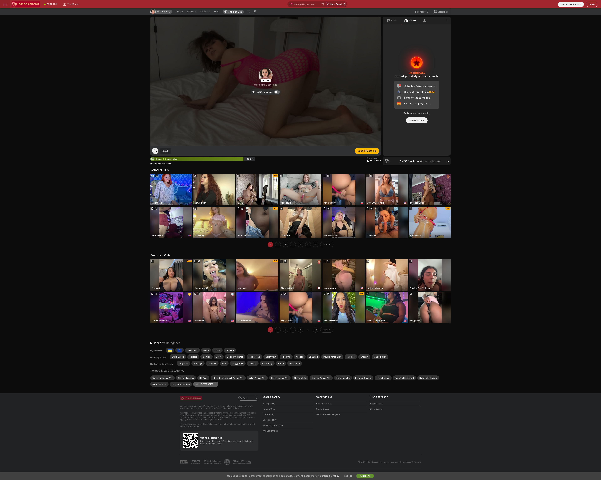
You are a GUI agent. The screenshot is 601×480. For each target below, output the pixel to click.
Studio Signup (322, 409)
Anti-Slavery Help (270, 431)
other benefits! (422, 113)
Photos (205, 11)
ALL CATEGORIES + (205, 384)
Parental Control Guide (273, 425)
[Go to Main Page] (25, 4)
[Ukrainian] (170, 350)
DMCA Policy (269, 414)
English (246, 398)
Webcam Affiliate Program (328, 414)
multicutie (156, 343)
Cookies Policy (269, 420)
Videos (191, 11)
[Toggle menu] (5, 4)
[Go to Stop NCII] (242, 462)
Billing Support (376, 409)
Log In (592, 4)
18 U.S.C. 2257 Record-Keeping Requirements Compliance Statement (389, 462)
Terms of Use (269, 409)
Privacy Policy (269, 403)
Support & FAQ (376, 403)
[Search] (323, 4)
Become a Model (324, 403)
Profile (179, 11)
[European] (179, 350)
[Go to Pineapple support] (227, 462)
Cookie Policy (331, 476)
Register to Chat (416, 120)
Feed (216, 11)
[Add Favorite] (155, 151)
